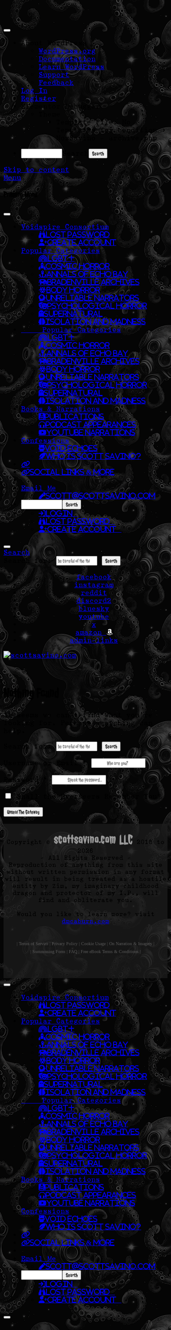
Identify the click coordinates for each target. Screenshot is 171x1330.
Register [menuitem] (38, 98)
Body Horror (73, 289)
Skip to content (36, 169)
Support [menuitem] (54, 74)
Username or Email (45, 763)
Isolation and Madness (96, 321)
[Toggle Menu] (7, 214)
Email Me (38, 488)
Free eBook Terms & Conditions (110, 951)
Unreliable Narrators (92, 297)
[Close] (7, 546)
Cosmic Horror (78, 266)
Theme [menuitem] (50, 114)
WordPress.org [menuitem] (67, 51)
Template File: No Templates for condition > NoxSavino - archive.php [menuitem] (111, 130)
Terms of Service (33, 943)
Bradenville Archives (93, 281)
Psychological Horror (97, 305)
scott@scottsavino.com (100, 495)
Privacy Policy (65, 943)
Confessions (45, 440)
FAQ (73, 951)
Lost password (80, 521)
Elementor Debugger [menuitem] (60, 106)
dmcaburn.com (85, 920)
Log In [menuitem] (34, 90)
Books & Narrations (60, 409)
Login (62, 513)
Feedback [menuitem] (56, 82)
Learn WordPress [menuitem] (71, 66)
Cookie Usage (93, 943)
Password (25, 779)
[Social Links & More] (25, 464)
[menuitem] (94, 43)
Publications (74, 416)
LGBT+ (61, 258)
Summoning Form (48, 951)
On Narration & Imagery (130, 943)
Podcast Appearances (91, 424)
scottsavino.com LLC (93, 839)
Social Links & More (72, 471)
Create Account (81, 242)
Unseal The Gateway (23, 811)
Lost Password (78, 234)
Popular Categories (60, 250)
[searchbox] (41, 504)
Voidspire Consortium (65, 226)
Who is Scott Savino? (93, 456)
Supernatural (73, 313)
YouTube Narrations (90, 432)
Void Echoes (71, 448)
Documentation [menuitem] (67, 58)
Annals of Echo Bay (87, 274)
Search (75, 153)
